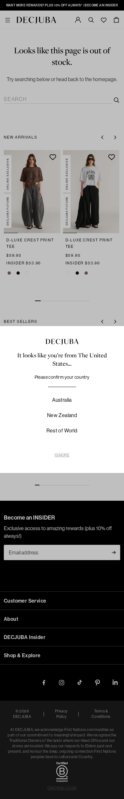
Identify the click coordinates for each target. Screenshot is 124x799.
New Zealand (62, 415)
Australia (62, 400)
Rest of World (61, 430)
